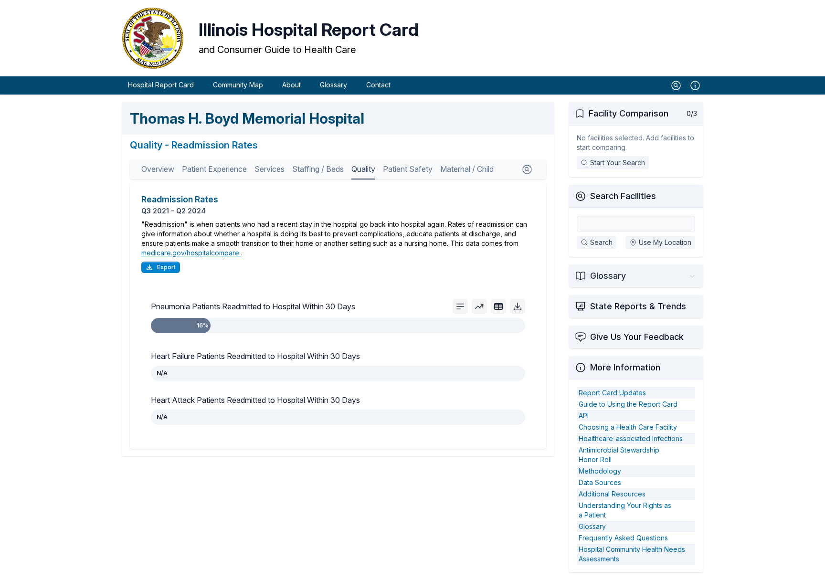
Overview (157, 169)
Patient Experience (214, 169)
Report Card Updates (612, 393)
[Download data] (517, 306)
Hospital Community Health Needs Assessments (632, 554)
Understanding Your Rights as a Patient (625, 510)
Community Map (238, 85)
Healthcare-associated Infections (631, 438)
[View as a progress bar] (460, 306)
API (584, 415)
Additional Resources (612, 494)
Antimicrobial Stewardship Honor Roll (619, 455)
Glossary (333, 85)
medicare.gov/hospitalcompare (191, 253)
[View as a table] (498, 306)
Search (601, 242)
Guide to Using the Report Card (628, 404)
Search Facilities (623, 196)
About (291, 85)
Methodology (600, 471)
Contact (378, 85)
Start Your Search (617, 162)
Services (269, 169)
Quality (363, 169)
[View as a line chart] (479, 306)
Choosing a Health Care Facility (628, 427)
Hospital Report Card (161, 85)
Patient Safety (408, 169)
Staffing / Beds (318, 169)
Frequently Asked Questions (623, 538)
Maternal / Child (467, 169)
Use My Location (665, 242)
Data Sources (600, 482)
